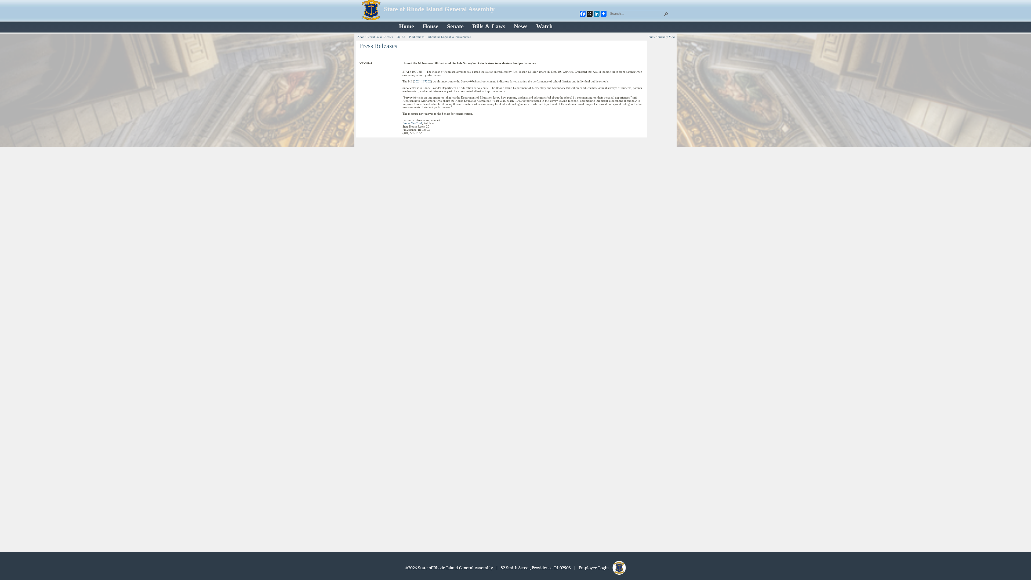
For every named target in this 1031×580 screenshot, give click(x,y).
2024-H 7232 (422, 81)
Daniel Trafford (412, 123)
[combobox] (636, 13)
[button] (666, 14)
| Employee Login (593, 567)
